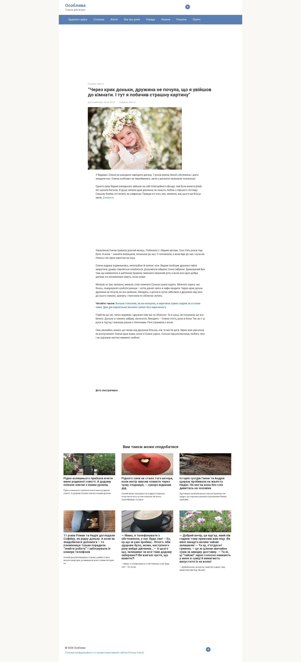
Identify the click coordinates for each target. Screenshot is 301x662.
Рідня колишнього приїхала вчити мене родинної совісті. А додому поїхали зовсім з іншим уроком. (88, 481)
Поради (150, 19)
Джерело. (108, 197)
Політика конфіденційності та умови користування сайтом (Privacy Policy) (104, 652)
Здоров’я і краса (77, 19)
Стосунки (98, 19)
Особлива (75, 5)
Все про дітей (132, 19)
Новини (165, 19)
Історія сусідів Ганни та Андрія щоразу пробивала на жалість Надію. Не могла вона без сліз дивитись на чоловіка (202, 483)
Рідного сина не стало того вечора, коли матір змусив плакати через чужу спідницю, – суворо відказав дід (147, 483)
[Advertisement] (150, 51)
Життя (114, 19)
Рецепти (181, 19)
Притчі (196, 19)
